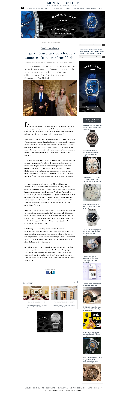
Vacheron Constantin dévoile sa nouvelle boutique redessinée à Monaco (64, 306)
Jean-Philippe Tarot (33, 62)
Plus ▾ (101, 8)
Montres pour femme (72, 8)
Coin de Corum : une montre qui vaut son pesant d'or (92, 284)
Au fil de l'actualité (58, 8)
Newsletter (62, 388)
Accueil (44, 42)
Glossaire (50, 388)
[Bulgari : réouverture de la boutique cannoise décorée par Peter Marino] (50, 80)
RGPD (90, 388)
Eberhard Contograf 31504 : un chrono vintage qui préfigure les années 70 (92, 127)
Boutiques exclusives (54, 42)
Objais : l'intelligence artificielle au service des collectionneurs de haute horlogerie (90, 259)
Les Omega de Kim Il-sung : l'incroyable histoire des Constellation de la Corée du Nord (92, 180)
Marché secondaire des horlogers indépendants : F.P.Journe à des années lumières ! (90, 153)
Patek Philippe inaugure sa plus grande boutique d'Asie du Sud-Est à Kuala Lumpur (36, 306)
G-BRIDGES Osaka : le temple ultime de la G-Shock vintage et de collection (92, 308)
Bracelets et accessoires (88, 8)
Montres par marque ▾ (43, 8)
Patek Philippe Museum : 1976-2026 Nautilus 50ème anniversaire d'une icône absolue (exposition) (92, 360)
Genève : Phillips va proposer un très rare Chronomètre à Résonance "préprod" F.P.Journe (92, 232)
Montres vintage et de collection (92, 120)
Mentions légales (78, 388)
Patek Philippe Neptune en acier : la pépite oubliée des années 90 (91, 206)
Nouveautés (31, 8)
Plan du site (38, 388)
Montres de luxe (63, 3)
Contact (97, 388)
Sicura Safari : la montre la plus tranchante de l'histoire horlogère (91, 334)
